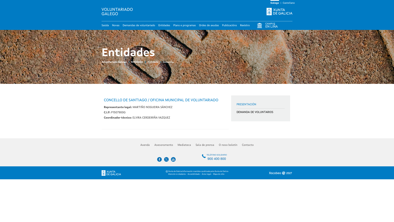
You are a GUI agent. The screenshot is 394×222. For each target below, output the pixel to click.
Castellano (289, 3)
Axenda (145, 145)
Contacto (248, 145)
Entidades (164, 25)
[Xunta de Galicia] (279, 11)
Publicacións (229, 25)
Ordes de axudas (209, 25)
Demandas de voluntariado (139, 25)
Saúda (105, 25)
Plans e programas (184, 25)
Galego (274, 3)
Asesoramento (163, 145)
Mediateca (184, 145)
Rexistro (245, 25)
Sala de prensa (205, 145)
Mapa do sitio (218, 174)
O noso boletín (228, 145)
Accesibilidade (194, 174)
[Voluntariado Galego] (118, 11)
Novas (115, 25)
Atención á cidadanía (176, 174)
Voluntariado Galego (114, 62)
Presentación (246, 104)
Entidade (153, 62)
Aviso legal (206, 174)
